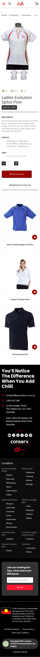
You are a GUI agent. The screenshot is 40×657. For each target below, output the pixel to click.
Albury (8, 487)
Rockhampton (11, 527)
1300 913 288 (13, 400)
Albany (29, 518)
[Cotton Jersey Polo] (20, 350)
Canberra (30, 539)
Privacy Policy (28, 629)
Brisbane (9, 504)
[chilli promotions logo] (20, 4)
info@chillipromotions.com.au (20, 395)
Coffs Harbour (11, 491)
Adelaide (9, 539)
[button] (34, 237)
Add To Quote (18, 174)
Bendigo (29, 484)
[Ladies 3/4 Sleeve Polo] (20, 294)
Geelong (29, 476)
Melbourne (30, 472)
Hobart (28, 552)
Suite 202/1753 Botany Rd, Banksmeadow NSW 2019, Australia (19, 421)
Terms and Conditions (20, 633)
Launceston (30, 548)
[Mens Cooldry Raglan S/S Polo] (20, 239)
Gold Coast (10, 508)
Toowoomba (11, 519)
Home (4, 15)
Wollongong (11, 483)
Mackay (9, 523)
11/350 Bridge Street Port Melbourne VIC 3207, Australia (19, 408)
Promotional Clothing (14, 15)
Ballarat (29, 480)
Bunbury (29, 514)
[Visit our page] (9, 435)
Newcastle (10, 479)
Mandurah (30, 510)
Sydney (9, 475)
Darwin (9, 551)
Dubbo (8, 495)
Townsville (10, 512)
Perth (28, 506)
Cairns (8, 515)
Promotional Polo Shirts (27, 15)
